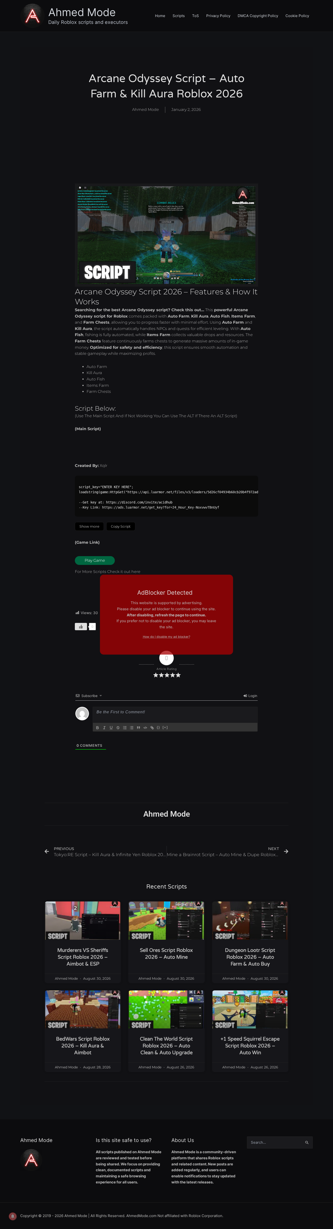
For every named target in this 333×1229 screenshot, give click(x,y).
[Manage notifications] (13, 1216)
